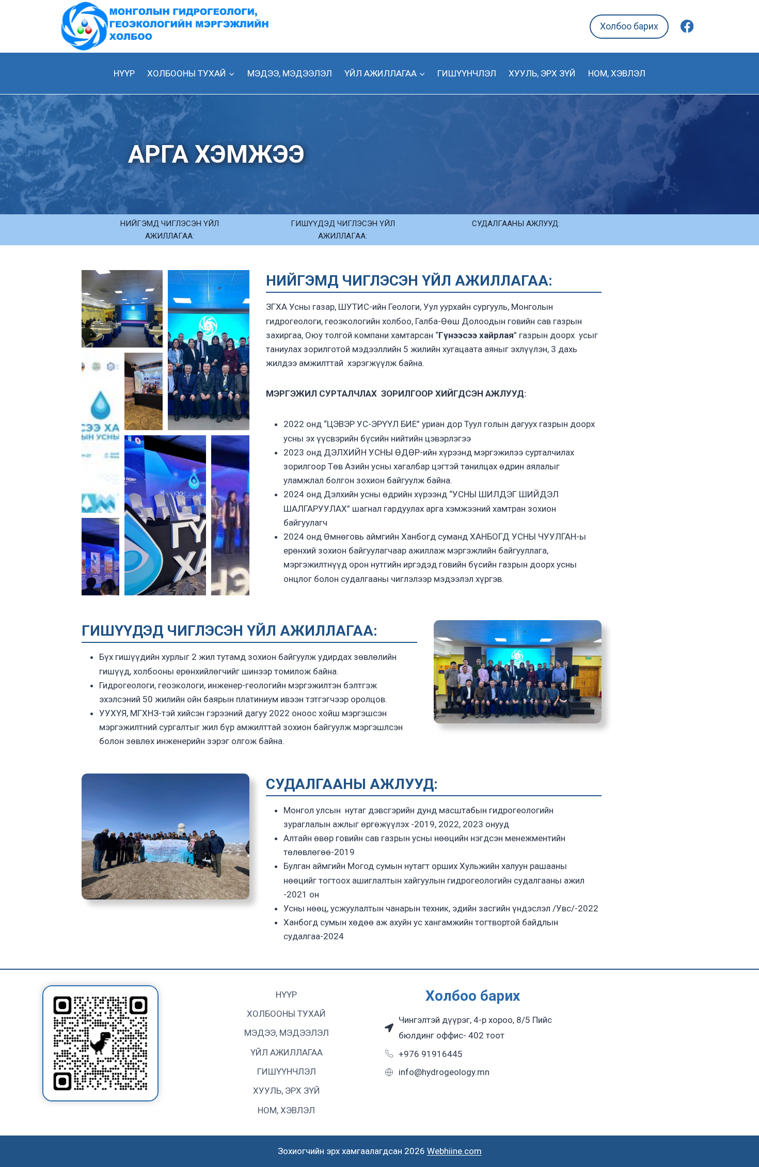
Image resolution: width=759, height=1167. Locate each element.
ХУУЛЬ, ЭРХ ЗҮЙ (542, 73)
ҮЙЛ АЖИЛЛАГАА (286, 1052)
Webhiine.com (454, 1151)
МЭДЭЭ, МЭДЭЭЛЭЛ (289, 73)
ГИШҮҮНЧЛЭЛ (466, 73)
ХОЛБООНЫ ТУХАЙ (286, 1013)
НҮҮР (124, 73)
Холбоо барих (629, 26)
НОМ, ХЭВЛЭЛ (616, 73)
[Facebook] (687, 26)
